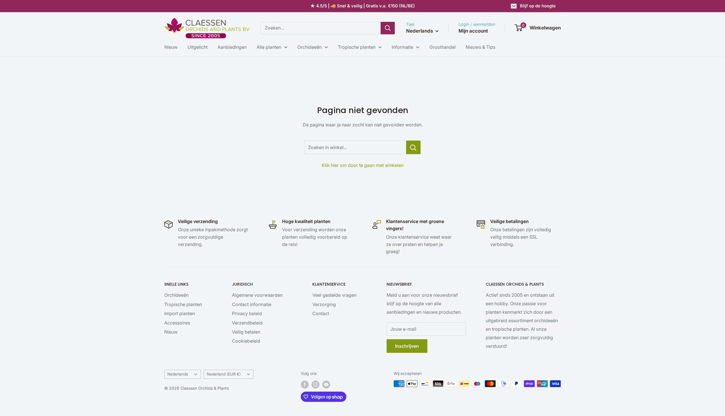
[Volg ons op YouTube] (326, 384)
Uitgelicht (197, 47)
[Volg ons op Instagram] (315, 384)
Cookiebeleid (246, 341)
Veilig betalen (246, 332)
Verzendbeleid (247, 323)
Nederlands (177, 374)
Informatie (402, 47)
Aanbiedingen (232, 47)
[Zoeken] (388, 28)
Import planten (179, 313)
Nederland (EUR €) (224, 374)
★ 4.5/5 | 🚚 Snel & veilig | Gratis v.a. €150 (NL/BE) (362, 6)
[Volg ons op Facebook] (305, 384)
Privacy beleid (247, 313)
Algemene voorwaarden (257, 295)
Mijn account (473, 31)
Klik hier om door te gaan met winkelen (363, 165)
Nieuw (171, 47)
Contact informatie (251, 304)
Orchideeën (309, 47)
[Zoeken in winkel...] (413, 147)
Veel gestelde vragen (334, 295)
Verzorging (324, 304)
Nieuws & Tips (480, 47)
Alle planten (269, 47)
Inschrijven (407, 346)
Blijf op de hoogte (538, 6)
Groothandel (442, 47)
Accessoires (177, 323)
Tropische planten (357, 47)
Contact (320, 313)
